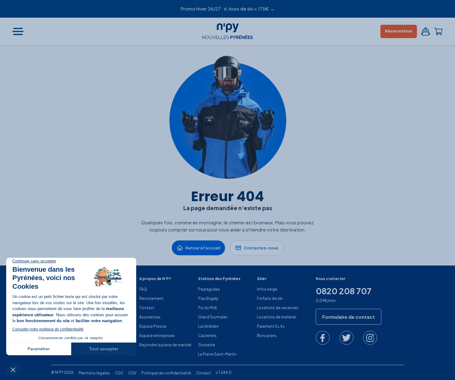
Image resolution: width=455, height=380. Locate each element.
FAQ (143, 289)
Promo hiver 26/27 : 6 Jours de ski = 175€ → (228, 8)
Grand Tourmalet (213, 317)
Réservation (398, 31)
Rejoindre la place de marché (165, 345)
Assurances (150, 317)
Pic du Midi (207, 307)
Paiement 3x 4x (271, 326)
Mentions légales (94, 373)
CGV (132, 373)
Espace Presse (153, 326)
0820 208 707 (343, 291)
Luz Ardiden (208, 326)
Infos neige (267, 289)
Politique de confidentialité (166, 373)
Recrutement (151, 298)
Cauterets (207, 335)
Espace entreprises (157, 335)
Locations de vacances (277, 307)
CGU (119, 373)
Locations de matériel (276, 317)
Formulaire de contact (348, 317)
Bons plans (267, 335)
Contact (146, 307)
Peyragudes (209, 289)
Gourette (206, 345)
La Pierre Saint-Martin (217, 354)
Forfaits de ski (270, 298)
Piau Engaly (208, 298)
